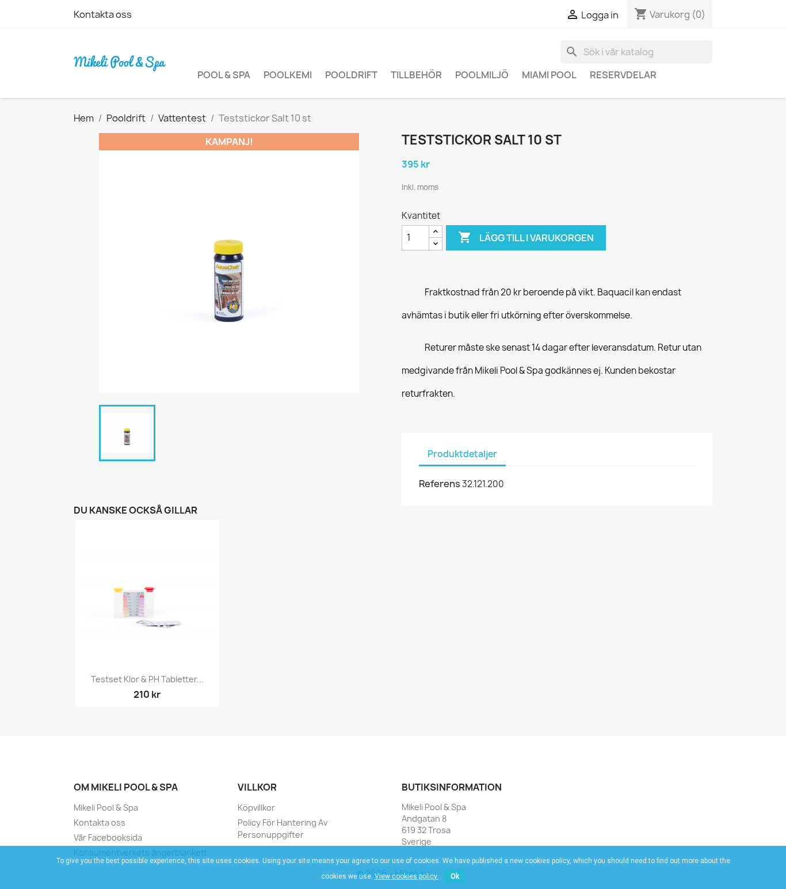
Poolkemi (288, 75)
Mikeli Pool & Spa (106, 807)
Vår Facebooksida (108, 837)
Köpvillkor (256, 807)
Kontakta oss (103, 14)
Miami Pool (549, 75)
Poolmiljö (482, 75)
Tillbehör (416, 75)
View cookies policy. (406, 876)
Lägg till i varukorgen (526, 237)
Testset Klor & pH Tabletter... (147, 679)
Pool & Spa (223, 75)
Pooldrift (351, 75)
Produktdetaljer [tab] (462, 454)
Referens (439, 483)
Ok (455, 876)
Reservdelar (623, 75)
